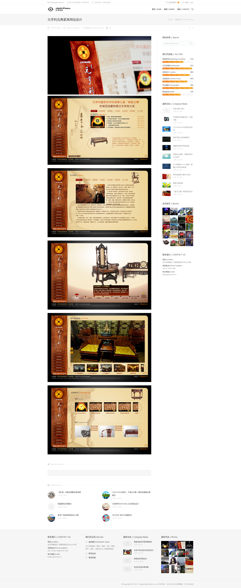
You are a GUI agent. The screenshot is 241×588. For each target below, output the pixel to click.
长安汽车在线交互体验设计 (144, 550)
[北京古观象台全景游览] (165, 553)
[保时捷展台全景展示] (165, 561)
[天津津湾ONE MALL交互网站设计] (166, 219)
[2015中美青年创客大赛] (182, 235)
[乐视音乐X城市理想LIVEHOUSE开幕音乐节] (166, 211)
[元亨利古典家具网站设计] (181, 545)
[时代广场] (189, 235)
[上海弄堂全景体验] (189, 553)
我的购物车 (174, 2)
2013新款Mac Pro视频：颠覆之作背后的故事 (183, 165)
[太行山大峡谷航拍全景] (189, 227)
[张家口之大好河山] (174, 227)
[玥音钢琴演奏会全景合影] (166, 235)
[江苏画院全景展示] (182, 219)
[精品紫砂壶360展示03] (166, 242)
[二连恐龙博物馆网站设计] (166, 227)
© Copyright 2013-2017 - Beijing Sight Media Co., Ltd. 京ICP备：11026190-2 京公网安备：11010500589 (157, 584)
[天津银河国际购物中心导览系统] (189, 569)
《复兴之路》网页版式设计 (183, 191)
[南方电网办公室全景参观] (174, 219)
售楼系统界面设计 (140, 558)
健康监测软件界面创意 (181, 146)
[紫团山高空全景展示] (174, 242)
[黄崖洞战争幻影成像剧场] (165, 545)
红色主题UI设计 (178, 108)
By (110, 28)
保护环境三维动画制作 (181, 137)
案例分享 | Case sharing (184, 19)
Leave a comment (72, 28)
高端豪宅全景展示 (65, 504)
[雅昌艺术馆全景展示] (181, 553)
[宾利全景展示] (182, 227)
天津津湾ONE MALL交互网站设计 (125, 504)
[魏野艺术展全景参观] (174, 235)
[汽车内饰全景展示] (174, 211)
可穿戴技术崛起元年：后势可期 (183, 118)
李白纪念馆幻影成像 (141, 567)
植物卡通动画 (178, 183)
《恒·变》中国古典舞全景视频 (69, 492)
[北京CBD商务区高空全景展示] (173, 545)
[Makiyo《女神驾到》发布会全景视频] (173, 561)
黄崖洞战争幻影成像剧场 (143, 542)
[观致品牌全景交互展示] (189, 211)
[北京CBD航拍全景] (189, 242)
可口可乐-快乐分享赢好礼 (122, 515)
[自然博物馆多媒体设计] (189, 219)
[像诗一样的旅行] (181, 561)
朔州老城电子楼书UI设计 (182, 174)
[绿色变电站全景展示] (181, 569)
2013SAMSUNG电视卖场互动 (183, 128)
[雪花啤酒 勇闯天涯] (182, 211)
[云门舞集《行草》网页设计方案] (173, 569)
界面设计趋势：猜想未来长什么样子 (183, 155)
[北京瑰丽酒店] (165, 569)
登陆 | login (189, 2)
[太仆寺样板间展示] (182, 242)
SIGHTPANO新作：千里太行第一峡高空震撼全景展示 (131, 493)
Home (170, 19)
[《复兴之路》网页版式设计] (189, 561)
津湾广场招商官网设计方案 (68, 515)
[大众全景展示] (189, 545)
